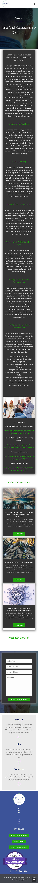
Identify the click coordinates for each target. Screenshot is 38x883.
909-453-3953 (19, 829)
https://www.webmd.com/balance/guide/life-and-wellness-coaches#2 (19, 469)
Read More (20, 533)
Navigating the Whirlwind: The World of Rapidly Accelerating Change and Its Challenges (19, 514)
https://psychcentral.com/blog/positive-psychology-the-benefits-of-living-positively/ (19, 446)
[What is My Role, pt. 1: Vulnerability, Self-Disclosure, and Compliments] (19, 594)
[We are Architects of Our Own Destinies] (19, 548)
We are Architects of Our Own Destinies (19, 562)
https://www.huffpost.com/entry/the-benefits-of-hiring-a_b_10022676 (19, 457)
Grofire (25, 880)
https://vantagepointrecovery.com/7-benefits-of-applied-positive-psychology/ (19, 432)
